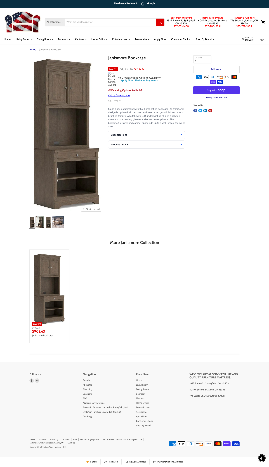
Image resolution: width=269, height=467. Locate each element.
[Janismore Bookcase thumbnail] (32, 222)
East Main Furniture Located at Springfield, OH (105, 407)
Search (86, 380)
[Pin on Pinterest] (210, 110)
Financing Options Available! (126, 90)
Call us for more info (119, 95)
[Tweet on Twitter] (200, 110)
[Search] (160, 22)
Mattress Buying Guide (94, 403)
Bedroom (63, 39)
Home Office (98, 39)
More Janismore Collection (134, 242)
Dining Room (44, 39)
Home (7, 39)
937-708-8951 (213, 26)
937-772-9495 (244, 26)
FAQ (85, 398)
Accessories (141, 39)
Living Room (23, 39)
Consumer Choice (180, 39)
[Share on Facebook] (195, 110)
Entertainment (120, 39)
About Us (87, 384)
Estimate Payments (146, 80)
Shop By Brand (204, 39)
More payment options (216, 97)
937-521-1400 (181, 26)
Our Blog (87, 416)
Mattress (80, 39)
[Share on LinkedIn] (205, 110)
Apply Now (160, 39)
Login (261, 39)
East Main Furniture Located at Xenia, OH (103, 412)
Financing (87, 389)
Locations (87, 393)
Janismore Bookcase (42, 335)
